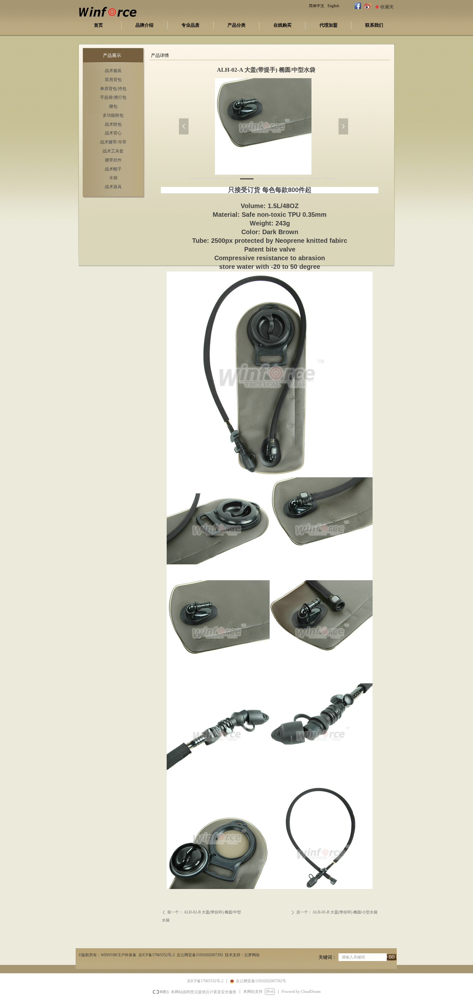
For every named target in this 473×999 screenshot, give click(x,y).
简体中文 (316, 6)
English (333, 6)
